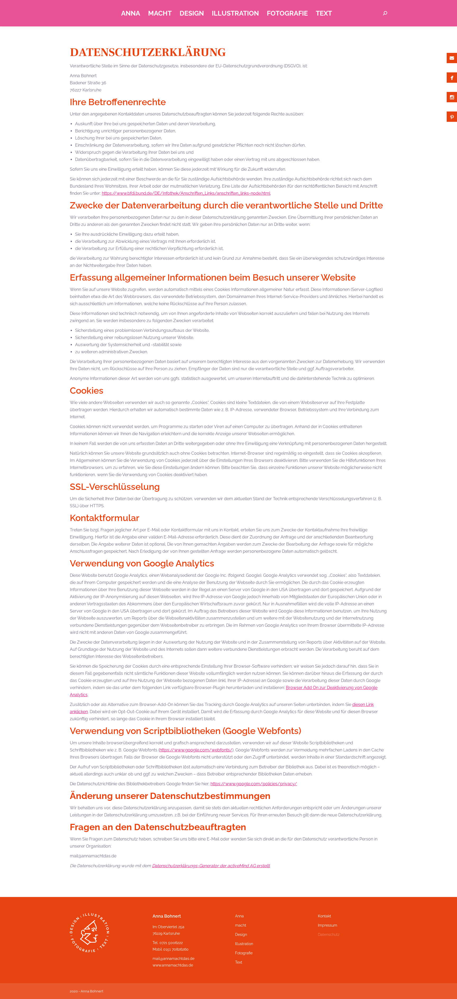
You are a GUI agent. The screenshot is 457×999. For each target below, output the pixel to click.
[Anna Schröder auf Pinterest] (451, 116)
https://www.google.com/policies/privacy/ (254, 783)
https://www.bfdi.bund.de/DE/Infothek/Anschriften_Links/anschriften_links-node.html (186, 193)
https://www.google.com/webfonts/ (195, 749)
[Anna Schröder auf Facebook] (451, 77)
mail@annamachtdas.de (173, 958)
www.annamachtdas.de (173, 965)
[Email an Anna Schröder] (451, 58)
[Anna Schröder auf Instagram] (451, 97)
